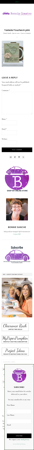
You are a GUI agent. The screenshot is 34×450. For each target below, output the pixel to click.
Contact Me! (17, 234)
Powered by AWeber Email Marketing (19, 444)
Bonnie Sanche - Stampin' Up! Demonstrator (17, 13)
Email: (9, 425)
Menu (17, 2)
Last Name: (10, 415)
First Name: (11, 405)
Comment (6, 90)
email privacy (24, 439)
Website (4, 139)
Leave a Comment (26, 33)
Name (4, 119)
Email (4, 129)
